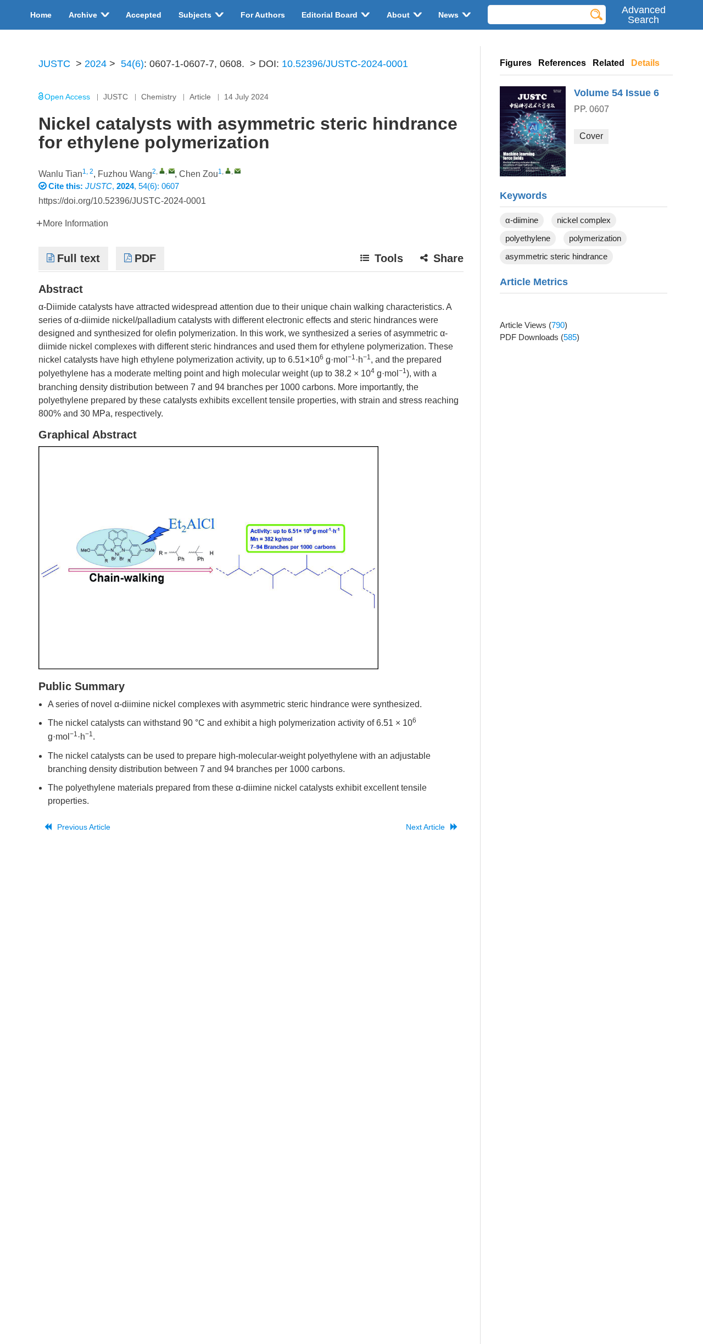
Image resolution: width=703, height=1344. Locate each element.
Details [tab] (645, 63)
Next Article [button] (425, 827)
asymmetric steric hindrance (556, 256)
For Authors (263, 14)
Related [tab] (608, 63)
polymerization (595, 238)
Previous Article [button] (83, 827)
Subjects (194, 14)
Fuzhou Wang (125, 174)
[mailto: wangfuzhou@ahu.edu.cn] (172, 171)
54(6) (132, 63)
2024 (96, 63)
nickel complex (584, 220)
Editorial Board (330, 14)
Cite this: (66, 186)
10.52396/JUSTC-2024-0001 (345, 63)
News (448, 14)
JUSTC (54, 63)
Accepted (143, 14)
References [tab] (562, 63)
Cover (591, 136)
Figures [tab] (516, 63)
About (398, 14)
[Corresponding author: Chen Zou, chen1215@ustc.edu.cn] (228, 171)
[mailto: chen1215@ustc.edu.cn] (238, 171)
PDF (145, 258)
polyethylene (527, 238)
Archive (83, 14)
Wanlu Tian (60, 174)
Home (41, 14)
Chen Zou (198, 174)
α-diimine (521, 220)
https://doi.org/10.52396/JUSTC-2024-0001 (122, 201)
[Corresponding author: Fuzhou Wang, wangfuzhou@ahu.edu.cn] (162, 171)
